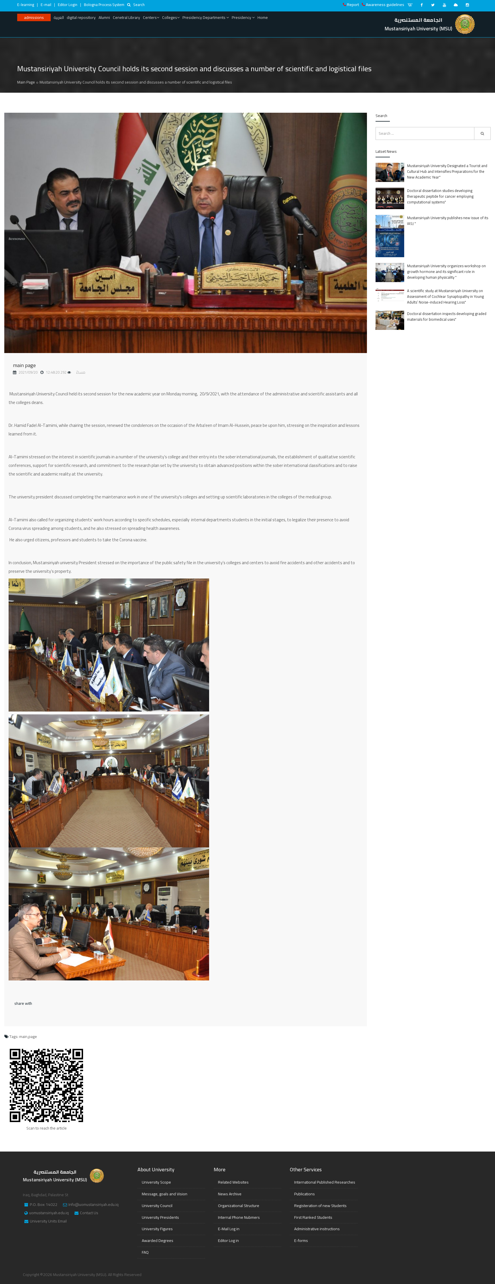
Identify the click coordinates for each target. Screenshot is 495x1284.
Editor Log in (228, 1240)
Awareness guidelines (385, 4)
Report (353, 4)
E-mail (46, 4)
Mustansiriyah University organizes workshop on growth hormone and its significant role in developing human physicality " (446, 271)
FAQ (145, 1252)
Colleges (169, 17)
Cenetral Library (126, 17)
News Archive (229, 1194)
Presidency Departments (204, 17)
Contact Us (89, 1213)
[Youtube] (444, 5)
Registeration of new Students (320, 1205)
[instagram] (467, 5)
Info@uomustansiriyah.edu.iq (93, 1204)
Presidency (242, 17)
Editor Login (67, 4)
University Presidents (160, 1217)
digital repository (81, 17)
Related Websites (233, 1182)
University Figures (157, 1229)
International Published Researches (324, 1182)
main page (24, 365)
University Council (157, 1205)
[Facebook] (421, 5)
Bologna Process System (104, 4)
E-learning (25, 4)
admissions (34, 17)
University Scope (156, 1182)
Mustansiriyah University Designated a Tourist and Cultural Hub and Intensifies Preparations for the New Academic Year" (447, 171)
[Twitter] (433, 5)
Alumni (104, 17)
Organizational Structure (238, 1205)
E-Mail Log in (228, 1229)
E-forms (301, 1240)
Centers (150, 17)
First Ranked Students (313, 1217)
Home (263, 17)
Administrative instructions (317, 1229)
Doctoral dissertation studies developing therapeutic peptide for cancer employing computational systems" (440, 196)
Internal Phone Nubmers (239, 1217)
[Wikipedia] (410, 5)
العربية (59, 17)
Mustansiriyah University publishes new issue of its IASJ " (447, 220)
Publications (304, 1194)
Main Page (26, 82)
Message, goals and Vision (164, 1194)
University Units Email (48, 1221)
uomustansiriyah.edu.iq (49, 1213)
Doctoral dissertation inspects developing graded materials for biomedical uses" (446, 316)
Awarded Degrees (157, 1240)
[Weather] (455, 5)
